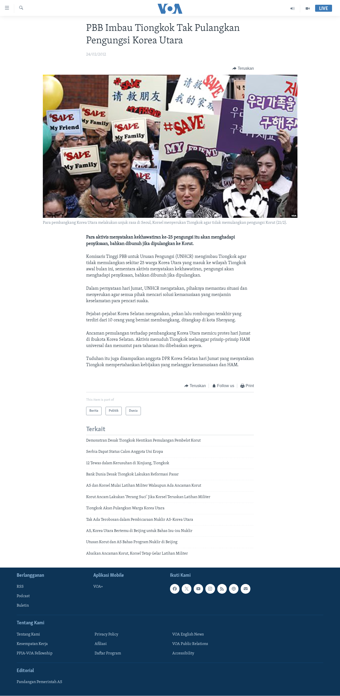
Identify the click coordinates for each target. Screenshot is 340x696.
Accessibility (183, 653)
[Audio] (292, 8)
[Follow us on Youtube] (198, 589)
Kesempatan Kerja (32, 644)
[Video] (307, 8)
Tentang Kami (28, 635)
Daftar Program (108, 653)
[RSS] (222, 589)
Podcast (23, 596)
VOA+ (98, 587)
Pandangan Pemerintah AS (39, 682)
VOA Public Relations (190, 644)
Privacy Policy (106, 635)
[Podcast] (233, 589)
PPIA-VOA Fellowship (35, 653)
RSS (20, 587)
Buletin (23, 606)
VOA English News (188, 635)
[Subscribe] (245, 589)
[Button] (243, 68)
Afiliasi (101, 644)
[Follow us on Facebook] (174, 589)
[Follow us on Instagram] (210, 589)
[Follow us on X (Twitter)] (186, 589)
